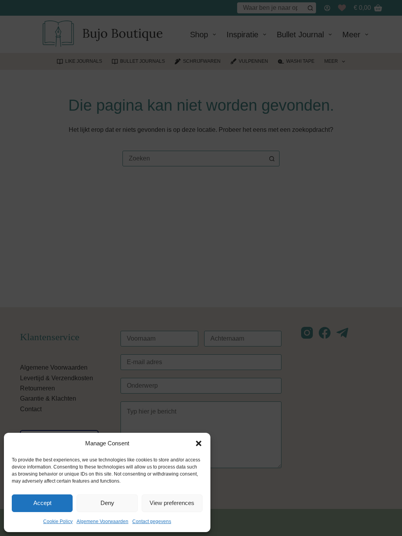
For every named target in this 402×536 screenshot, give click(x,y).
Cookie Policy (58, 521)
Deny (107, 503)
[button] (199, 443)
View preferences (172, 503)
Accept (42, 503)
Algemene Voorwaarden (102, 521)
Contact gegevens (151, 521)
